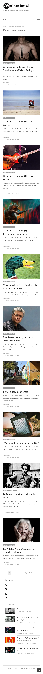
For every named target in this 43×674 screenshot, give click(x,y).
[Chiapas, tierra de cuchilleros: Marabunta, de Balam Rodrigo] (21, 37)
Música (4, 117)
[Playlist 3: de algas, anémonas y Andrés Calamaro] (10, 648)
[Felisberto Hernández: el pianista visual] (21, 464)
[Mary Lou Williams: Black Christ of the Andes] (10, 617)
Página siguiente (29, 573)
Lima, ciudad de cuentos (15, 391)
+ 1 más (14, 490)
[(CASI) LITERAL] (21, 6)
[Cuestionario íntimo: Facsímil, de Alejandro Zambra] (21, 255)
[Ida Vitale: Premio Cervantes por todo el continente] (21, 519)
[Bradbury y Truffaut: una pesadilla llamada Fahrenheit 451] (10, 638)
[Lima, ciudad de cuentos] (21, 362)
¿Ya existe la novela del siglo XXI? (21, 443)
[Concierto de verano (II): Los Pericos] (21, 146)
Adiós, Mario (21, 609)
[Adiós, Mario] (10, 609)
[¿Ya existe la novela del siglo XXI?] (21, 413)
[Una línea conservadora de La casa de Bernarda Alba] (10, 628)
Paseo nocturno (12, 63)
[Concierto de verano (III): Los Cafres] (21, 91)
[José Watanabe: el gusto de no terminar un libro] (21, 307)
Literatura (5, 63)
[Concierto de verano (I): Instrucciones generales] (21, 200)
